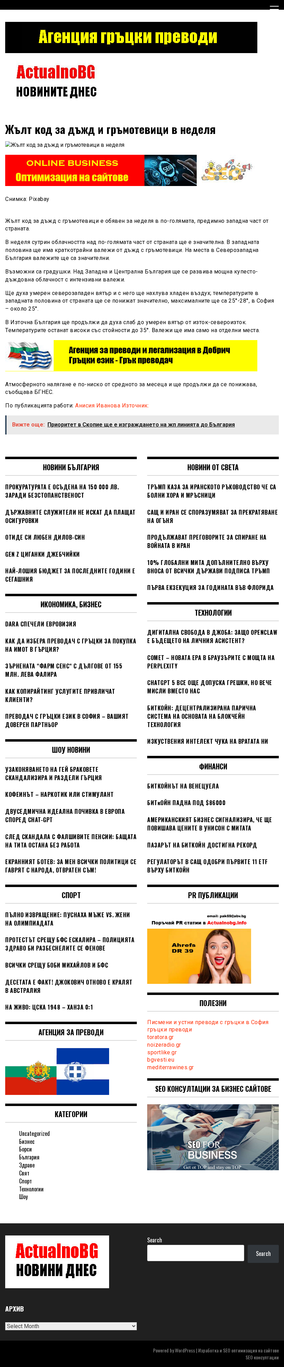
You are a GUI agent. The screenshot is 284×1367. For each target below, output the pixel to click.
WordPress (185, 1350)
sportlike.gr (162, 1052)
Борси (25, 1149)
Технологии (31, 1189)
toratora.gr (160, 1037)
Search (154, 1240)
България (29, 1157)
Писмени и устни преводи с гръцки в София (207, 1022)
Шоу (23, 1196)
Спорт (25, 1181)
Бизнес (27, 1141)
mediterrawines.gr (170, 1067)
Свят (24, 1173)
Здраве (27, 1165)
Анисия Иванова (98, 405)
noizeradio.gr (164, 1044)
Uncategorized (34, 1133)
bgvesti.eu (160, 1059)
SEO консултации (262, 1357)
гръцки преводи (169, 1029)
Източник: (135, 405)
